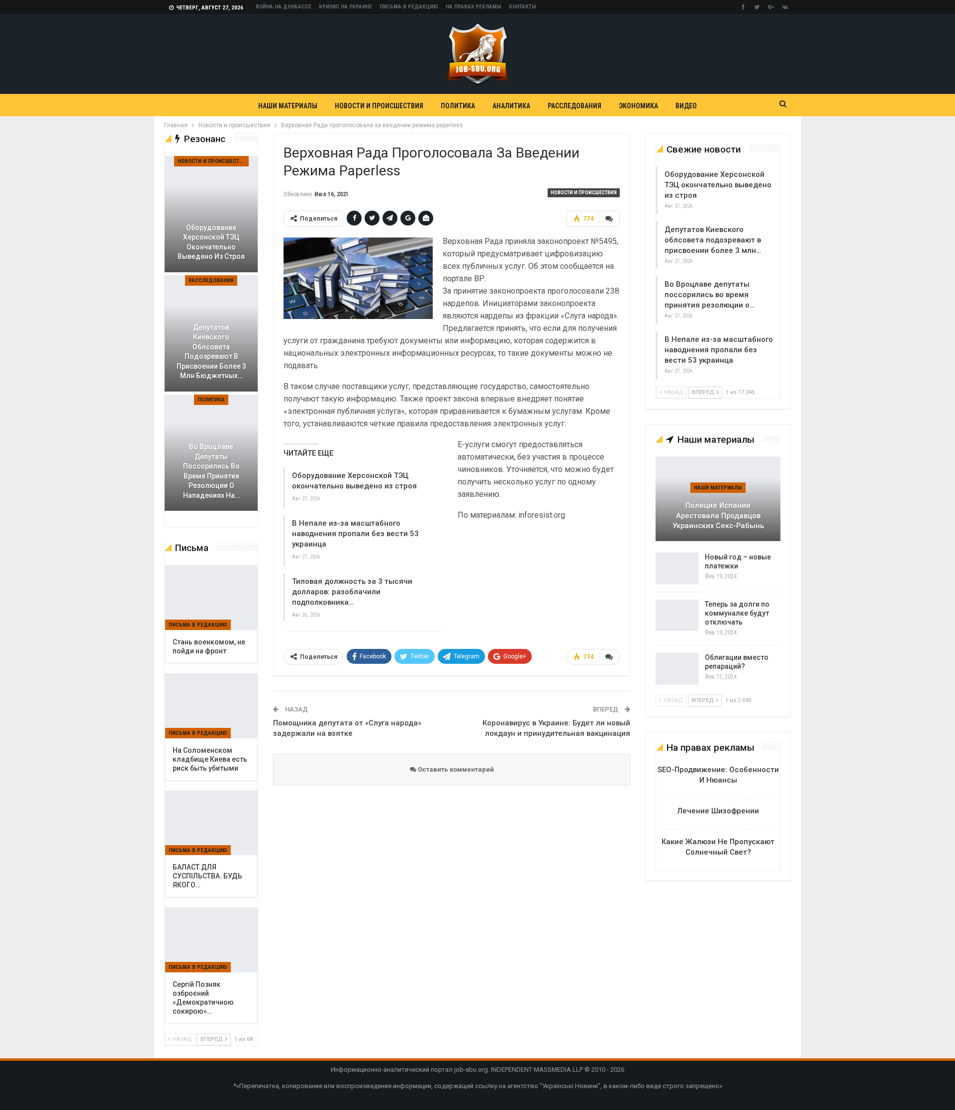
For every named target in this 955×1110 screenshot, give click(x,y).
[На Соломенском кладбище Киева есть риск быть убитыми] (211, 706)
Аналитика (511, 106)
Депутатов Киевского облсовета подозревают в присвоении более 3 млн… (713, 240)
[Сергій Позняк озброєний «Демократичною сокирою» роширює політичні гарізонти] (211, 940)
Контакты (522, 6)
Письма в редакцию (409, 6)
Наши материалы (287, 106)
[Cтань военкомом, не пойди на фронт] (211, 597)
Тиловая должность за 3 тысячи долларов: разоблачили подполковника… (352, 592)
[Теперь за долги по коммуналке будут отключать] (677, 616)
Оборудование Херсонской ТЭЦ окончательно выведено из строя (718, 185)
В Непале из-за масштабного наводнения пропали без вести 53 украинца (355, 534)
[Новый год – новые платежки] (677, 568)
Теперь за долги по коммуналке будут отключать (737, 613)
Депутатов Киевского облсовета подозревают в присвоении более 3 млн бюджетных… (211, 351)
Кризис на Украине (345, 6)
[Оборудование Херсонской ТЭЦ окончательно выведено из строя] (211, 214)
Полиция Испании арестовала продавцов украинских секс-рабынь (718, 515)
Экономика (638, 106)
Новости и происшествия (379, 106)
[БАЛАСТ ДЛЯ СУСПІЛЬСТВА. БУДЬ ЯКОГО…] (211, 823)
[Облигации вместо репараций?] (677, 669)
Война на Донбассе (283, 6)
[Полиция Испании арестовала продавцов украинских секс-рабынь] (718, 499)
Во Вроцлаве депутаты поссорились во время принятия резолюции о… (710, 295)
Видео (686, 106)
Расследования (574, 106)
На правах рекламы (473, 6)
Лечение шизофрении (718, 810)
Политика (458, 106)
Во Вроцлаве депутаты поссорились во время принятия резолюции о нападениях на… (211, 471)
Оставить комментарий (455, 769)
